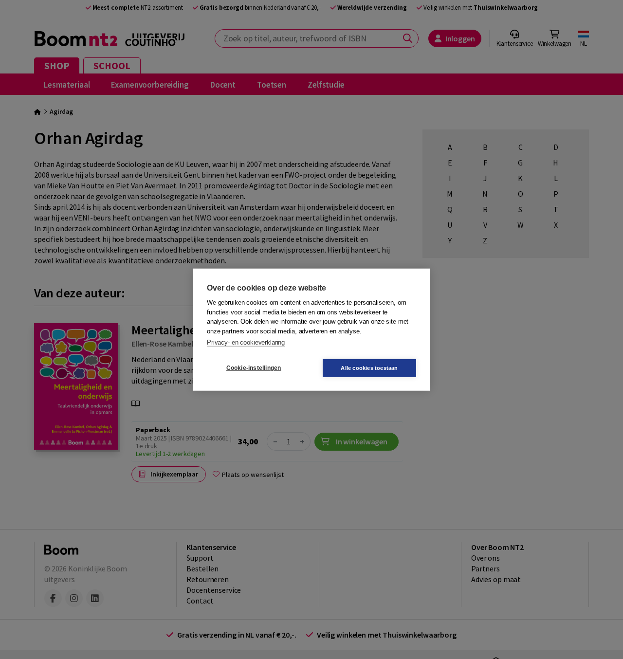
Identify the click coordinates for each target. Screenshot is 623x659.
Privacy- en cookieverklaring (246, 342)
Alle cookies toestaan (369, 367)
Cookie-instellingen (253, 368)
